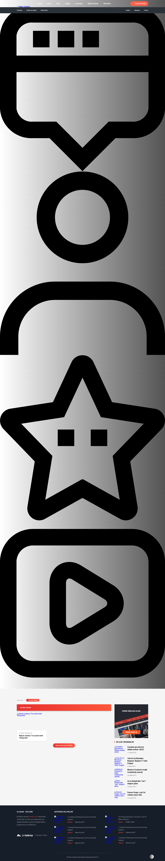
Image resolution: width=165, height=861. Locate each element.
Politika (19, 10)
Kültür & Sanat (93, 3)
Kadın (128, 10)
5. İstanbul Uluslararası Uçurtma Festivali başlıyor (82, 818)
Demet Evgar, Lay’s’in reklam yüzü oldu (136, 793)
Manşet (137, 10)
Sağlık (67, 3)
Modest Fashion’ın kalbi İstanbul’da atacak (137, 771)
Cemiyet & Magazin (25, 733)
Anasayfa (21, 700)
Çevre (49, 3)
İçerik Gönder (140, 4)
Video (146, 10)
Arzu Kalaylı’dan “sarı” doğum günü (136, 782)
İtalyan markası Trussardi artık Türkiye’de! (31, 737)
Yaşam (39, 3)
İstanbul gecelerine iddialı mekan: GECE (135, 748)
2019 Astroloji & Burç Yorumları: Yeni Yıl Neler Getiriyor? (132, 818)
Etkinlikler (107, 3)
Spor (58, 3)
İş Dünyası (79, 3)
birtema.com (33, 817)
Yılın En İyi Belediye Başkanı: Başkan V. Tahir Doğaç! (137, 760)
